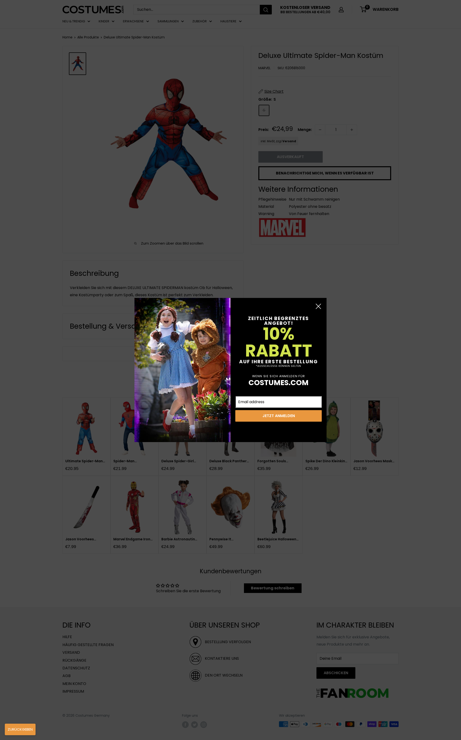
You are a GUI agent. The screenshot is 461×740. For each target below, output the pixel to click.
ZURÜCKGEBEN (20, 729)
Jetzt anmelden (278, 416)
